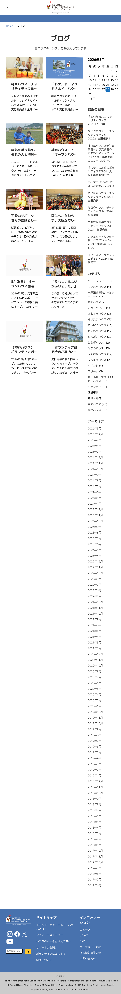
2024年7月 (94, 486)
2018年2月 (94, 839)
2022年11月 (95, 567)
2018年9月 (94, 799)
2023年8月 (94, 532)
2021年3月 (94, 642)
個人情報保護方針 (90, 952)
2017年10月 (95, 862)
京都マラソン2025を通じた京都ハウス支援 (101, 184)
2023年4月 (94, 556)
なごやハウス (96, 348)
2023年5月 (94, 550)
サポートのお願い (46, 947)
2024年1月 (94, 503)
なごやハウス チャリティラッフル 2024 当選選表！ (102, 211)
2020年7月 (94, 677)
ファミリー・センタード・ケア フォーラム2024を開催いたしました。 (101, 242)
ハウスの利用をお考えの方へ (53, 941)
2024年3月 (94, 498)
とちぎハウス (96, 342)
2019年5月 (94, 752)
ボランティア (96, 387)
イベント (93, 365)
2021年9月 (94, 619)
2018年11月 (95, 787)
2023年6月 (94, 544)
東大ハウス (94, 404)
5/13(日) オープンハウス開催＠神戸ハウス (24, 286)
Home (9, 26)
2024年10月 (95, 469)
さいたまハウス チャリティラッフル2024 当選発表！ (101, 196)
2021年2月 (94, 648)
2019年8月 (94, 735)
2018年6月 (94, 816)
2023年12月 (95, 509)
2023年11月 (95, 515)
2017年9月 (94, 868)
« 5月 (91, 99)
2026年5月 (94, 428)
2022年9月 (94, 579)
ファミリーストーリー (49, 934)
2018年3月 (94, 833)
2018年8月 (94, 804)
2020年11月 (95, 660)
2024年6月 (94, 492)
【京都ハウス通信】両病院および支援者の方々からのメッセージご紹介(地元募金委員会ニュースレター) (101, 153)
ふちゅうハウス (97, 360)
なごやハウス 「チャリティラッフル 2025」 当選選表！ (101, 134)
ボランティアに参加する (50, 953)
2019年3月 (94, 764)
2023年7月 (94, 538)
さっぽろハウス (97, 325)
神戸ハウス (94, 410)
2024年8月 (94, 480)
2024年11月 (95, 463)
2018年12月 (95, 781)
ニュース (85, 929)
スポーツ (93, 371)
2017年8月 (94, 874)
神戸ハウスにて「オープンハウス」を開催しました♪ (64, 157)
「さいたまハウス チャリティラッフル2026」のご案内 (100, 120)
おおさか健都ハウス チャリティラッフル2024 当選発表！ (101, 225)
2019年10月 (95, 723)
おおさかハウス (97, 314)
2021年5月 (94, 636)
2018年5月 (94, 822)
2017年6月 (94, 885)
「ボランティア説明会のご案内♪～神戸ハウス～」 (64, 352)
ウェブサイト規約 (90, 947)
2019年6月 (94, 746)
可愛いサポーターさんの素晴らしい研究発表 (24, 220)
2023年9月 (94, 527)
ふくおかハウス (97, 354)
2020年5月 (94, 689)
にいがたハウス (97, 287)
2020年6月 (94, 683)
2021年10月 (95, 613)
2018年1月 (94, 845)
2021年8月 (94, 625)
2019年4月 (94, 758)
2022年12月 (95, 561)
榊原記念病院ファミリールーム (101, 294)
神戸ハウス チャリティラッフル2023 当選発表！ (24, 91)
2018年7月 (94, 810)
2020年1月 (94, 706)
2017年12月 (95, 850)
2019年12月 (95, 712)
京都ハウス (94, 302)
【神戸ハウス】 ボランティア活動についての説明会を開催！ (24, 354)
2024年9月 (94, 475)
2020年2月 (94, 700)
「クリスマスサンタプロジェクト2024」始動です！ (101, 258)
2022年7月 (94, 585)
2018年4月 (94, 827)
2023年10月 (95, 521)
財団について (44, 959)
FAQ (82, 941)
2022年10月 (95, 573)
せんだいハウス (97, 337)
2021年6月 (94, 631)
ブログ (84, 935)
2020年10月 (95, 665)
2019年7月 (94, 741)
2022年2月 (94, 596)
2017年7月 (94, 879)
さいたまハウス (97, 319)
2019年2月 (94, 770)
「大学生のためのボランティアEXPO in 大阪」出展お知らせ (101, 171)
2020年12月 (95, 654)
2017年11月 (95, 856)
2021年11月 (95, 608)
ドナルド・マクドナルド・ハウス (101, 379)
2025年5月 (94, 446)
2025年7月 (94, 440)
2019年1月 (94, 775)
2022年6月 (94, 590)
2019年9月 (94, 729)
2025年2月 (94, 451)
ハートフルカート (98, 281)
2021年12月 (95, 602)
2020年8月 (94, 671)
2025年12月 (95, 434)
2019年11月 (95, 717)
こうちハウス (96, 308)
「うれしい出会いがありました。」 (64, 283)
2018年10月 (95, 793)
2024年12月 (95, 457)
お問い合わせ (88, 958)
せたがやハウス (97, 331)
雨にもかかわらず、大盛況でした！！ (62, 220)
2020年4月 (94, 694)
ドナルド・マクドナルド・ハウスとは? (54, 926)
